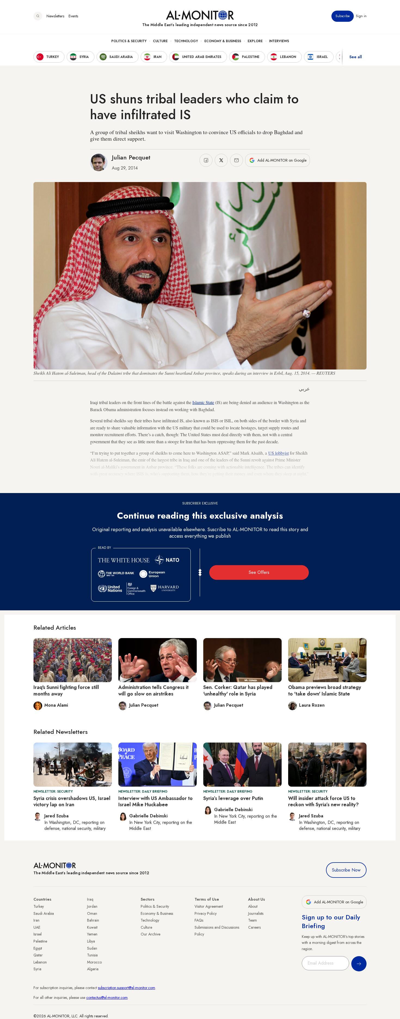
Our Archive (150, 934)
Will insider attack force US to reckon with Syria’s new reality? (323, 801)
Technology (186, 41)
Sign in (361, 16)
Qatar (38, 955)
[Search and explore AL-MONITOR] (37, 16)
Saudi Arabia (43, 913)
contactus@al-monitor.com (107, 997)
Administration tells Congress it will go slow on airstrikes (153, 690)
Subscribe (343, 16)
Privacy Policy (206, 913)
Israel (37, 934)
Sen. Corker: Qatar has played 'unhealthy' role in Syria (237, 690)
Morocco (94, 962)
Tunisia (92, 955)
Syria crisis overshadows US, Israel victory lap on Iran (71, 801)
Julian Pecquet (131, 157)
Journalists (255, 913)
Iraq (90, 899)
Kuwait (92, 927)
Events (73, 16)
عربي (304, 388)
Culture (160, 41)
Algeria (93, 969)
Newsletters (55, 16)
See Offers (259, 572)
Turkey (38, 906)
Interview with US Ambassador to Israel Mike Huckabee (155, 801)
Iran (36, 920)
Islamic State (203, 402)
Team (252, 920)
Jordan (92, 906)
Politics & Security (128, 41)
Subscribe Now (346, 870)
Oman (92, 913)
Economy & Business (222, 41)
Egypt (37, 948)
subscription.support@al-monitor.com (126, 987)
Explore (255, 41)
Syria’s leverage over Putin (233, 798)
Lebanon (40, 962)
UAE (36, 927)
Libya (91, 941)
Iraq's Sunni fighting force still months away (66, 690)
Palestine (40, 941)
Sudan (92, 948)
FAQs (199, 920)
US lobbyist (278, 453)
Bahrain (93, 920)
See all (355, 57)
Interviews (279, 41)
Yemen (92, 934)
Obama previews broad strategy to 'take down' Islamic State (324, 690)
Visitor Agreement (209, 906)
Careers (254, 927)
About (252, 906)
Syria (37, 969)
